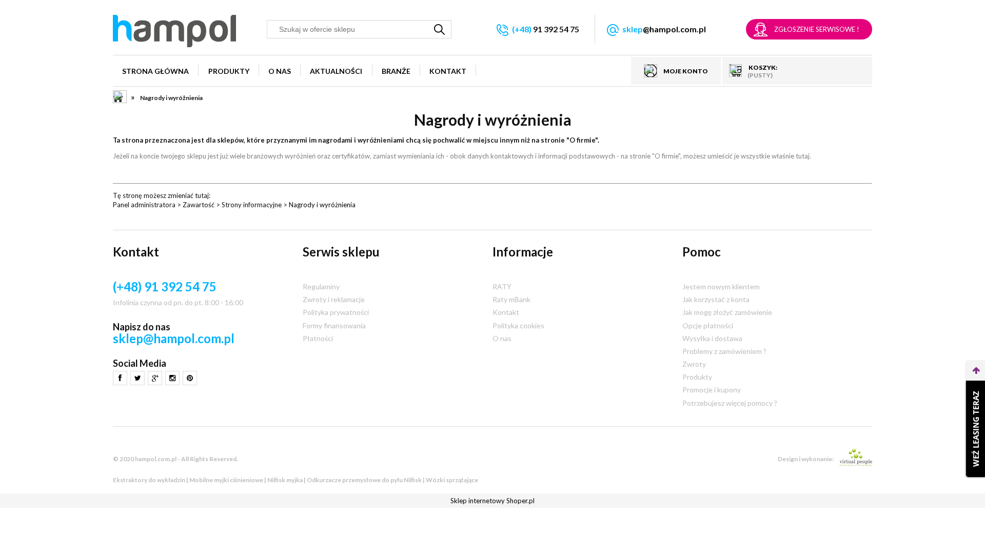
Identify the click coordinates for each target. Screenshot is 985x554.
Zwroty (694, 364)
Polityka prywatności (336, 312)
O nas (502, 338)
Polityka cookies (518, 325)
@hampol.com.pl (664, 29)
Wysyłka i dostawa (712, 338)
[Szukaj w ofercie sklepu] (439, 29)
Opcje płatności (707, 325)
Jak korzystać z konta (716, 299)
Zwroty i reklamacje (334, 299)
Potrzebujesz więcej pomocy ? (729, 403)
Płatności (318, 338)
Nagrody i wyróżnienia (322, 205)
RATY (502, 286)
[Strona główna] (174, 31)
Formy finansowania (334, 325)
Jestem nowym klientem (721, 286)
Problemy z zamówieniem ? (724, 351)
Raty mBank (511, 299)
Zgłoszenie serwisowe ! (816, 29)
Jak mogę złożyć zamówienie (727, 312)
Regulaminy (321, 286)
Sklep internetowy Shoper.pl (492, 501)
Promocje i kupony (711, 389)
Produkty (697, 376)
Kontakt (506, 312)
